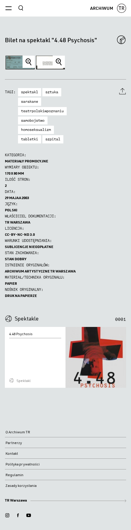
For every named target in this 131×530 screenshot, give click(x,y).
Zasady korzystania (21, 485)
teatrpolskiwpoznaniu (42, 111)
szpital (52, 139)
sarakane (29, 101)
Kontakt (11, 453)
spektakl (29, 92)
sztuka (51, 92)
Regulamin (14, 475)
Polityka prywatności (22, 464)
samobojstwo (32, 120)
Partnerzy (13, 442)
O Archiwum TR (17, 432)
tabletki (29, 139)
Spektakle (27, 318)
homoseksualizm (36, 129)
